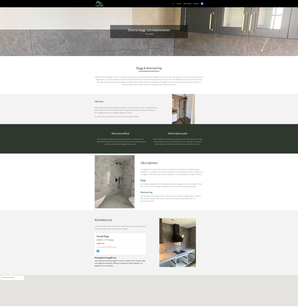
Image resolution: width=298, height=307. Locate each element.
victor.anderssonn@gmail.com (107, 247)
